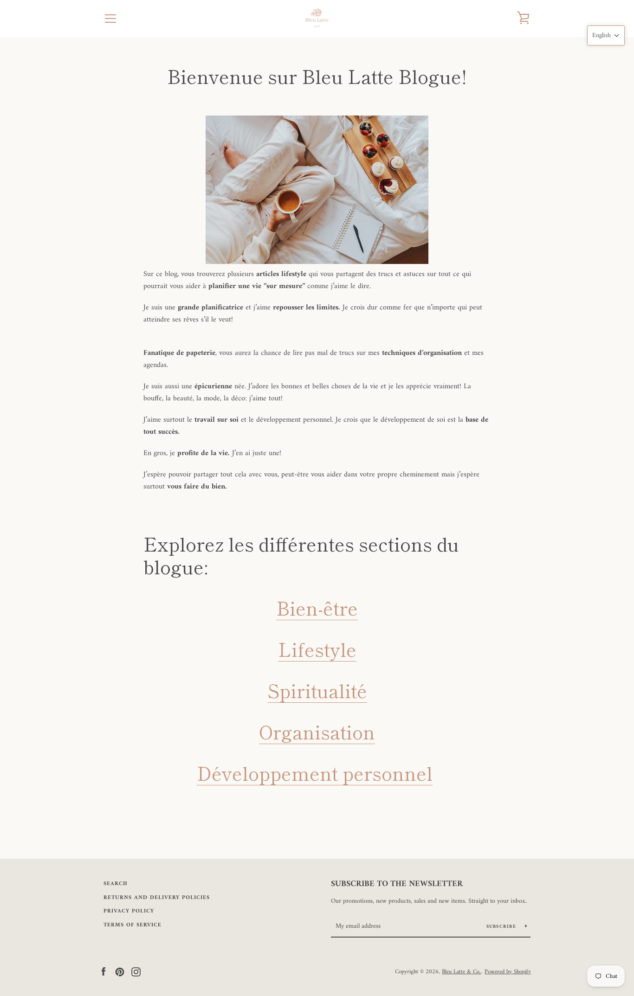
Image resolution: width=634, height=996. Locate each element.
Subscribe (502, 927)
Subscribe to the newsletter (397, 884)
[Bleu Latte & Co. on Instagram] (136, 971)
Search (116, 884)
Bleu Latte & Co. (461, 972)
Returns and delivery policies (157, 898)
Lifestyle (317, 649)
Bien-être (317, 607)
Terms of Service (133, 925)
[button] (606, 35)
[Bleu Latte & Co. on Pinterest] (119, 971)
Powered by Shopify (508, 972)
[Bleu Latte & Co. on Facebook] (103, 971)
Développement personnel (315, 772)
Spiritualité (317, 690)
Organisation (317, 731)
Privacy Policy (129, 911)
